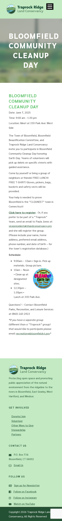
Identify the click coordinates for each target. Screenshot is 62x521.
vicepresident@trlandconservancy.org (30, 226)
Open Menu (49, 6)
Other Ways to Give (22, 425)
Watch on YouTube (24, 503)
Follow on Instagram (25, 497)
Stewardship (18, 430)
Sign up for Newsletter (27, 485)
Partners (16, 434)
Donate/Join (18, 416)
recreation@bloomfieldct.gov (33, 333)
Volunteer (17, 421)
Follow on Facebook (25, 491)
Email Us (18, 465)
